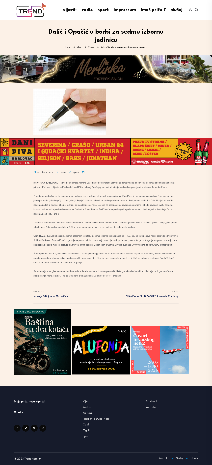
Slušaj (179, 458)
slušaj (177, 10)
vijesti (69, 10)
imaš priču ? (153, 10)
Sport (86, 436)
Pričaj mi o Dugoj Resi (96, 419)
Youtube (151, 407)
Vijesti (76, 172)
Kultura (87, 413)
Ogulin (87, 430)
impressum (125, 10)
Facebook (152, 401)
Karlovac (88, 407)
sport (103, 10)
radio (87, 10)
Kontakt (164, 458)
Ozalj (86, 424)
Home (194, 458)
